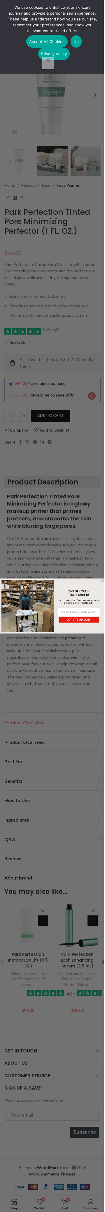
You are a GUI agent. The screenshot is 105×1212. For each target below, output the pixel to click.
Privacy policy (54, 53)
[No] (48, 63)
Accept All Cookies (47, 41)
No (76, 41)
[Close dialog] (102, 580)
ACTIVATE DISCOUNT (78, 619)
